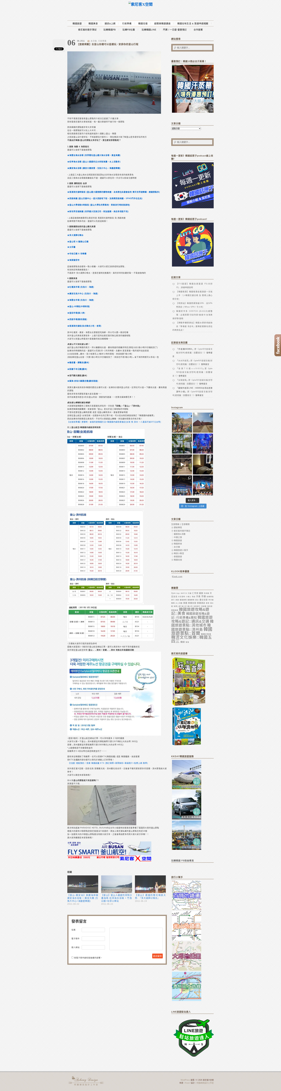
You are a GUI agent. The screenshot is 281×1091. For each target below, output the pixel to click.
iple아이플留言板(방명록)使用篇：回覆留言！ (192, 372)
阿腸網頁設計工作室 (205, 1083)
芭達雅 (204, 606)
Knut (187, 1083)
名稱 (73, 930)
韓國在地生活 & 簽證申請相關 (192, 23)
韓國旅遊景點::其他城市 (192, 623)
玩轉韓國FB (109, 29)
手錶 (203, 596)
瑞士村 (184, 606)
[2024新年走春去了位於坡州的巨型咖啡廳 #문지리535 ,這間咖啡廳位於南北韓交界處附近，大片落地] (182, 444)
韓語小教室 (179, 553)
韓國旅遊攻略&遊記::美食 (190, 611)
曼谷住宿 (203, 600)
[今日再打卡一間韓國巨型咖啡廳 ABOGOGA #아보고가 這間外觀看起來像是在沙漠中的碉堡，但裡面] (203, 423)
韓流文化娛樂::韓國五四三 (191, 639)
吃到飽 (206, 593)
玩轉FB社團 (128, 29)
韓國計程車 (206, 634)
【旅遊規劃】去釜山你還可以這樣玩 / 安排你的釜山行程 (107, 44)
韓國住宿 (143, 23)
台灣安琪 (182, 380)
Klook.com (177, 576)
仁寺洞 (195, 593)
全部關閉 (185, 524)
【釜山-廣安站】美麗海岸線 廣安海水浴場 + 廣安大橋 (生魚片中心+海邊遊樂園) (82, 898)
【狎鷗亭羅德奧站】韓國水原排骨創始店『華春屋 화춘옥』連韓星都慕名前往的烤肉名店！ (192, 326)
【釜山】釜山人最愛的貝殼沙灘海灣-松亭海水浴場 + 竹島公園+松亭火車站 (116, 898)
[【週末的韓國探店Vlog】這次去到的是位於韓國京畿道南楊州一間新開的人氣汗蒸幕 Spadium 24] (182, 464)
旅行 (173, 600)
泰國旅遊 (178, 556)
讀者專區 (178, 527)
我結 (193, 596)
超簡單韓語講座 (162, 23)
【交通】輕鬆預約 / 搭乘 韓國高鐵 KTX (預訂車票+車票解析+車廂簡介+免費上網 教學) (108, 763)
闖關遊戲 (174, 610)
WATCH (184, 593)
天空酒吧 (181, 596)
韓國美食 (93, 23)
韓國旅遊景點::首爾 (191, 631)
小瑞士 (188, 596)
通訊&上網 (110, 23)
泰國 (185, 603)
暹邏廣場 (191, 600)
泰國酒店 (201, 603)
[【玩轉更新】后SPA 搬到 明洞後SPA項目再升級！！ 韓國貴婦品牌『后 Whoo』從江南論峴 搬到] (203, 464)
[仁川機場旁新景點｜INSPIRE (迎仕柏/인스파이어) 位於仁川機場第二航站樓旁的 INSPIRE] (203, 444)
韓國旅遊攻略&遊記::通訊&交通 (192, 619)
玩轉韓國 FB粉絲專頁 (182, 860)
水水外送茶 (183, 360)
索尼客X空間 (86, 1081)
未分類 (94, 41)
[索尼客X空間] (140, 4)
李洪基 (211, 600)
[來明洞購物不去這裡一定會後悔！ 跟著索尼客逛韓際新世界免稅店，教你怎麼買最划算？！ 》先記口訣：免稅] (182, 485)
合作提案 (198, 29)
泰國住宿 (192, 603)
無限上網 (177, 606)
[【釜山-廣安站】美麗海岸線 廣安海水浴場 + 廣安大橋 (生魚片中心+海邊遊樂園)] (82, 884)
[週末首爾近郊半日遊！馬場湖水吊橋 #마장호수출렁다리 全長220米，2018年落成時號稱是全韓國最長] (182, 423)
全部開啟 (175, 524)
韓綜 (182, 642)
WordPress (185, 1080)
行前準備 (127, 23)
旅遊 (177, 600)
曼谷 (197, 600)
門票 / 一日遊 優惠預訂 (175, 29)
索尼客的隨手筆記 (87, 29)
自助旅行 (197, 606)
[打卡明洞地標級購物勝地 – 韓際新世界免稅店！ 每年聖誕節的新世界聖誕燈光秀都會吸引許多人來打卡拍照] (203, 485)
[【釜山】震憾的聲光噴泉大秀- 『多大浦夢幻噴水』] (150, 884)
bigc (178, 593)
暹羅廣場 (183, 600)
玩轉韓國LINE (149, 29)
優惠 (201, 593)
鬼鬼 (187, 642)
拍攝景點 (210, 596)
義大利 (190, 606)
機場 (173, 603)
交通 (189, 593)
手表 (198, 596)
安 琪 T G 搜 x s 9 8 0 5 (190, 368)
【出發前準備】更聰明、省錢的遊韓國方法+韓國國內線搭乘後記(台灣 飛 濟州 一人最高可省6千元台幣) (114, 422)
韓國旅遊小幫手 (181, 550)
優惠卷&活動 (180, 534)
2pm (173, 593)
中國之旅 (178, 537)
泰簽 (207, 603)
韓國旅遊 (77, 23)
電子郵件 (75, 938)
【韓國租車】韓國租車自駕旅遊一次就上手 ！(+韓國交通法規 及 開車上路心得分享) (192, 295)
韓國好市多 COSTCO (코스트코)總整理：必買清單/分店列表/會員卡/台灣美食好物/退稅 (192, 315)
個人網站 (75, 947)
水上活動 (179, 603)
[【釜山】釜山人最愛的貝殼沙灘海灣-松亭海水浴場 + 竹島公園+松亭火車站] (116, 884)
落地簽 (210, 606)
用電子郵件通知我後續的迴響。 (88, 958)
